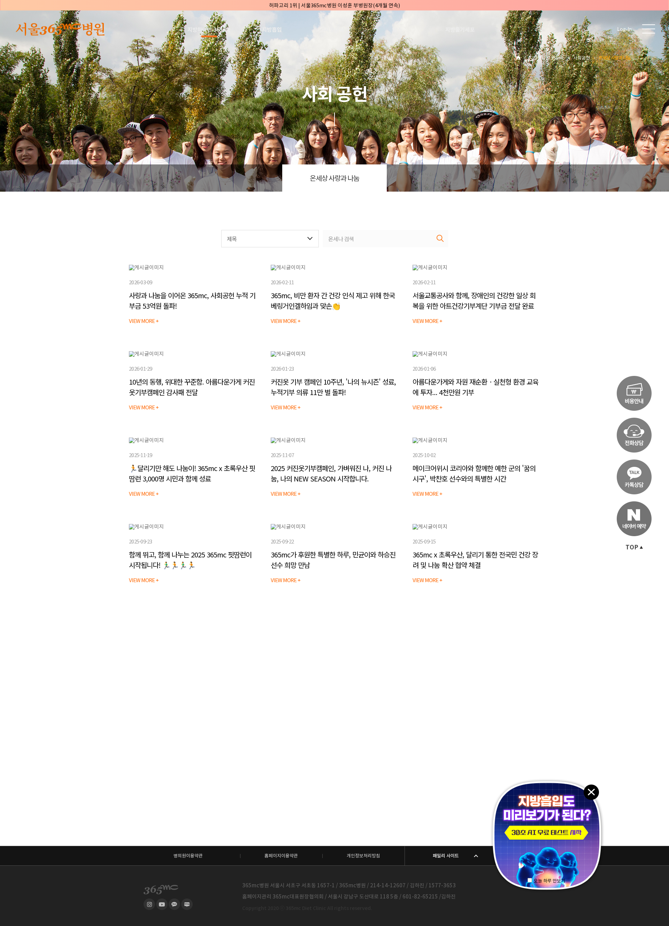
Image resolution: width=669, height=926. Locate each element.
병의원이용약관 (188, 856)
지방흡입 (272, 29)
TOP (631, 547)
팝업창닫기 (591, 791)
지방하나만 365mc (209, 29)
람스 (397, 29)
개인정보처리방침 (363, 856)
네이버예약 (634, 518)
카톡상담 (634, 477)
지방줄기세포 (460, 29)
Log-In (624, 29)
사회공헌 (581, 58)
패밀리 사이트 (446, 856)
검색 (440, 238)
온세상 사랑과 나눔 (334, 178)
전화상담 (634, 435)
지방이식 (334, 29)
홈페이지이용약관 (281, 856)
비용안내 (634, 393)
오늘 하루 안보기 (549, 881)
